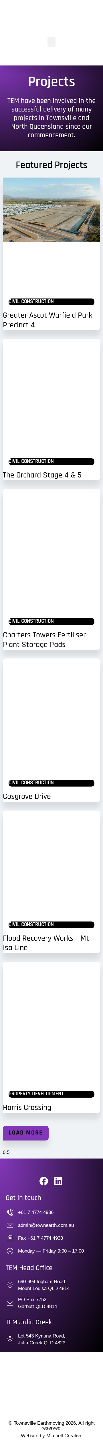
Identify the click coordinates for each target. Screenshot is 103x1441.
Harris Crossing (27, 1108)
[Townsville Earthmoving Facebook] (45, 1181)
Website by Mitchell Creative (51, 1435)
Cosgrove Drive (27, 797)
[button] (51, 42)
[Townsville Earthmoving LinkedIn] (60, 1181)
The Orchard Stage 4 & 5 (42, 475)
